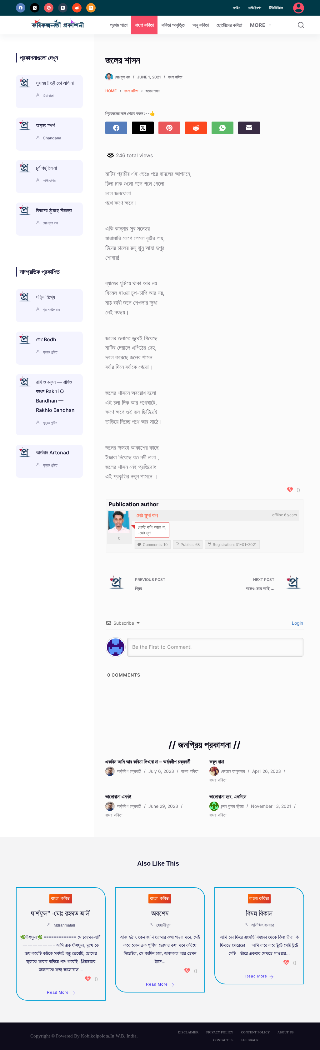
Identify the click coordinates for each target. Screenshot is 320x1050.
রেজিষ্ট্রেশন (254, 7)
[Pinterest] (48, 7)
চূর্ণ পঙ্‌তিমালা (46, 168)
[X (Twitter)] (34, 7)
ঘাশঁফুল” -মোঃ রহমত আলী (61, 914)
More (257, 25)
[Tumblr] (63, 7)
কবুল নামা (216, 761)
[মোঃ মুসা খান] (119, 522)
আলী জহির (49, 180)
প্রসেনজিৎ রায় (51, 309)
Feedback (250, 1040)
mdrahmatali (64, 925)
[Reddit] (77, 7)
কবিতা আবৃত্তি (173, 25)
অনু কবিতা (200, 25)
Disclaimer (188, 1032)
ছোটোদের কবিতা (229, 25)
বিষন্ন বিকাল (259, 914)
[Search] (301, 25)
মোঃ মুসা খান (147, 515)
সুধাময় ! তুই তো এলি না (55, 83)
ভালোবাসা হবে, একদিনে (227, 796)
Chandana (52, 138)
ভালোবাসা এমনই (118, 796)
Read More (58, 993)
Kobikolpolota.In (97, 1035)
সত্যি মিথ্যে (45, 297)
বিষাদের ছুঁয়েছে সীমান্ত (54, 210)
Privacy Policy (219, 1032)
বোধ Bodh (46, 339)
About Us (286, 1032)
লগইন (236, 7)
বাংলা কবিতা (144, 25)
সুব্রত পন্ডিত (50, 352)
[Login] (298, 7)
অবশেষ (160, 914)
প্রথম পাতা (119, 25)
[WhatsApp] (222, 128)
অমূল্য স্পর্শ (45, 125)
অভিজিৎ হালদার (262, 925)
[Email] (249, 128)
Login (297, 623)
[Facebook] (20, 7)
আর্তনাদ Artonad (52, 452)
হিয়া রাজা (48, 95)
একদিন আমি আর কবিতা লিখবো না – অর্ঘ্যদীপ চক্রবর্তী (147, 761)
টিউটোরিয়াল (276, 7)
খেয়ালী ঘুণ (163, 925)
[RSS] (91, 7)
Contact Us (223, 1040)
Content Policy (255, 1032)
